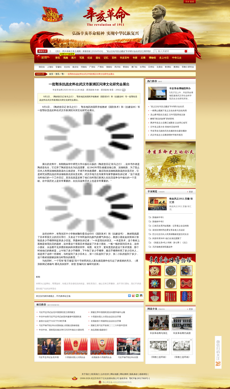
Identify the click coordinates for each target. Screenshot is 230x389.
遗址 (98, 57)
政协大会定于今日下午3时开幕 (52, 321)
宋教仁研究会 (188, 67)
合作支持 (105, 374)
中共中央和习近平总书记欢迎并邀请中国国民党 (60, 316)
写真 (81, 57)
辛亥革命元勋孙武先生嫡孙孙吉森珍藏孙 (168, 131)
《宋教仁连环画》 (158, 357)
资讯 (57, 57)
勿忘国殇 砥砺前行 (99, 330)
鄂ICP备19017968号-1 (139, 378)
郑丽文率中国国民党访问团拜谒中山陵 (108, 312)
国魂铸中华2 (158, 221)
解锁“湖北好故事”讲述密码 (162, 119)
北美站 (160, 67)
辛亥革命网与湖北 (158, 333)
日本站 (151, 67)
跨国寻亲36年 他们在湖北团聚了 (167, 238)
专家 (135, 57)
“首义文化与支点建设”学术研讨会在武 (167, 106)
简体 (187, 2)
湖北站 (42, 67)
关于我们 (86, 374)
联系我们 (95, 374)
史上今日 (164, 57)
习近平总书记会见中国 (49, 357)
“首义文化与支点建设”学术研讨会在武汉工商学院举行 (125, 51)
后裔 (143, 57)
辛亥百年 (124, 57)
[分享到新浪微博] (133, 295)
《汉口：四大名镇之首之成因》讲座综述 (67, 51)
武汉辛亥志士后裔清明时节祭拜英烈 (166, 135)
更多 (191, 192)
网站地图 (114, 374)
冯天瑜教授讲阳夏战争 (162, 247)
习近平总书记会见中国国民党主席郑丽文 (57, 312)
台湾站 (143, 67)
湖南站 (109, 67)
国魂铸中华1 (158, 217)
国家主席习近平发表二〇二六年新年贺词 (109, 325)
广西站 (101, 67)
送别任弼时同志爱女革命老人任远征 (168, 230)
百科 (114, 57)
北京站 (67, 67)
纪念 (90, 57)
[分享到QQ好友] (141, 295)
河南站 (84, 67)
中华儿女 (177, 57)
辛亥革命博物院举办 (180, 88)
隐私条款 (134, 374)
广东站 (92, 67)
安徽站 (59, 67)
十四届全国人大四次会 (75, 357)
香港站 (126, 67)
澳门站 (134, 67)
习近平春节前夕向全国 (128, 357)
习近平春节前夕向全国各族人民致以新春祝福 (59, 325)
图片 (73, 57)
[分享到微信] (137, 295)
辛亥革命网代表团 (182, 333)
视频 (65, 57)
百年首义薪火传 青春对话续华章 (164, 127)
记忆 (106, 57)
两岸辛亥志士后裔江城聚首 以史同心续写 (168, 123)
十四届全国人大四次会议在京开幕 (106, 316)
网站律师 (124, 374)
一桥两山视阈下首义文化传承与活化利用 (168, 110)
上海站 (50, 67)
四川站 (117, 67)
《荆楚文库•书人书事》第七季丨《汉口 (169, 242)
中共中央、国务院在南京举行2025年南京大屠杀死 (61, 330)
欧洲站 (168, 67)
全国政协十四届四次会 (101, 357)
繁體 (192, 2)
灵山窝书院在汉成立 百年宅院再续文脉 (167, 114)
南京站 (75, 67)
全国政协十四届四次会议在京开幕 (106, 321)
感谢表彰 (143, 374)
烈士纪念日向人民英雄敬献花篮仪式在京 (170, 234)
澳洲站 (176, 67)
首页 (43, 57)
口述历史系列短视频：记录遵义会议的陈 (170, 226)
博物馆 (152, 57)
